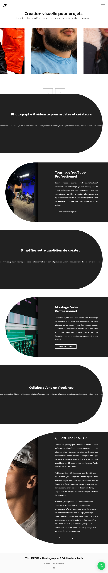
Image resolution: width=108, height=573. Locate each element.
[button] (101, 566)
